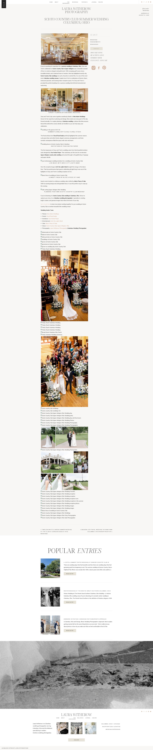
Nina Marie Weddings (53, 214)
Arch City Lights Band (57, 221)
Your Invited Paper (54, 218)
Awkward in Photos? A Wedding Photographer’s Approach (85, 619)
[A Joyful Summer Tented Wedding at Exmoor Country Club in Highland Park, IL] (50, 568)
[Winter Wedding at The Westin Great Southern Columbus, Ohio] (50, 597)
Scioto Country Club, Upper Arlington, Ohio (57, 226)
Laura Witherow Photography (58, 228)
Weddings (146, 10)
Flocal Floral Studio (51, 216)
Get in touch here (45, 204)
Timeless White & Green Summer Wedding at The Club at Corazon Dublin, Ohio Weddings (56, 531)
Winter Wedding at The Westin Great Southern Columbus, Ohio (87, 590)
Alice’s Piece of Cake (51, 223)
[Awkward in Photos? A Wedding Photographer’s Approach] (50, 625)
